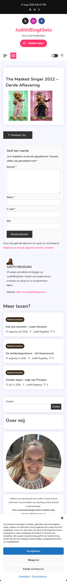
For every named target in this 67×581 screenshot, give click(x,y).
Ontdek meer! (36, 43)
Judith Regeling (19, 267)
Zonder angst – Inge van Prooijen (26, 379)
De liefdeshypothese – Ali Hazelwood (30, 353)
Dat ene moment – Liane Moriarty (26, 326)
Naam (11, 197)
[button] (62, 518)
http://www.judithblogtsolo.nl (31, 292)
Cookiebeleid (24, 576)
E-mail (11, 209)
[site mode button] (55, 55)
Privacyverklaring (39, 576)
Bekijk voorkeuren (33, 569)
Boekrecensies (15, 319)
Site (9, 220)
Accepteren (33, 551)
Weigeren (33, 560)
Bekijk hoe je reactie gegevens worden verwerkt (28, 247)
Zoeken (10, 401)
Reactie (11, 166)
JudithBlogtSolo (33, 30)
